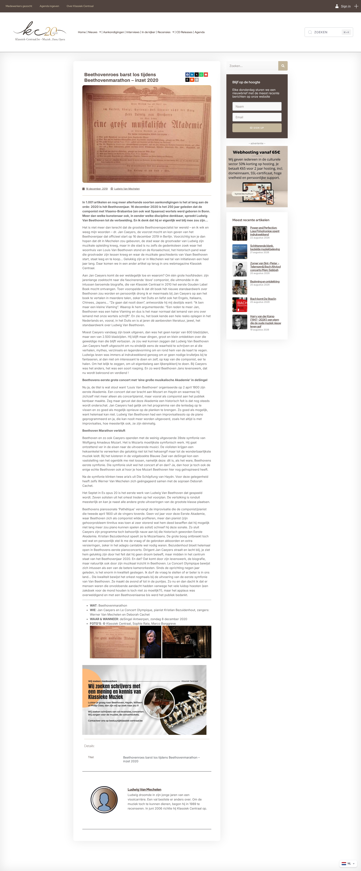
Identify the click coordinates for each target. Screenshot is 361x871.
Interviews (133, 32)
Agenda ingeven (49, 6)
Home (82, 32)
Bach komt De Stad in (263, 299)
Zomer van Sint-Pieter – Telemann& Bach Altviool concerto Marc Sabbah (265, 266)
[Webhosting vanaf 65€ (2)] (257, 206)
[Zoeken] (283, 66)
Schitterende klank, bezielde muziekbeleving (265, 247)
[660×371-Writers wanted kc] (144, 734)
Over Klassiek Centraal (80, 6)
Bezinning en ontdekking (265, 281)
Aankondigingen (113, 32)
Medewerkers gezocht (19, 6)
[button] (356, 6)
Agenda (200, 32)
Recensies (164, 32)
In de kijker (148, 32)
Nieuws (92, 32)
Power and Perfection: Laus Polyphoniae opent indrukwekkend (264, 231)
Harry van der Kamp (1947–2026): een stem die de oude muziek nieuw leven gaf (265, 321)
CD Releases (184, 32)
